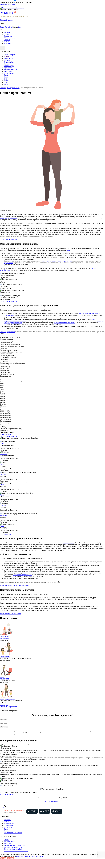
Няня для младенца (4, 678)
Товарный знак (9, 823)
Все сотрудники (5, 534)
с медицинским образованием (64, 323)
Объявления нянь (10, 38)
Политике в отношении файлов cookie (29, 856)
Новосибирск (9, 71)
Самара (6, 75)
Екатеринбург (9, 62)
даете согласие (33, 734)
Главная (7, 32)
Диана (2, 526)
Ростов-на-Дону (9, 73)
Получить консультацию (8, 239)
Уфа (5, 82)
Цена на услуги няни (7, 332)
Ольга (2, 464)
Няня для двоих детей (7, 699)
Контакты (7, 43)
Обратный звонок (6, 20)
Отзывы (7, 40)
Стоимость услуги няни (8, 707)
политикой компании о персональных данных (79, 732)
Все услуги (4, 705)
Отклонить (10, 858)
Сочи (6, 77)
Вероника (3, 454)
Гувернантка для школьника (5, 637)
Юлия (2, 485)
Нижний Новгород (10, 69)
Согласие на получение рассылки (16, 851)
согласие (35, 732)
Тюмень (7, 80)
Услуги (6, 34)
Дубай (6, 84)
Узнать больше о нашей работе (10, 614)
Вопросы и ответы (10, 841)
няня (68, 250)
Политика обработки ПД (13, 849)
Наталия (3, 474)
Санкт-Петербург (6, 27)
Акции (6, 831)
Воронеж (7, 60)
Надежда (3, 505)
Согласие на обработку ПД (13, 847)
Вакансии (7, 41)
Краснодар (8, 67)
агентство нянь (68, 543)
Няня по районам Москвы (13, 833)
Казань (6, 64)
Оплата (6, 829)
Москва (6, 56)
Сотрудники (8, 825)
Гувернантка (8, 263)
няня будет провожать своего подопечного (57, 261)
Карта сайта (8, 843)
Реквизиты (8, 827)
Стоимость (8, 36)
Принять (3, 858)
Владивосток (8, 58)
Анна (2, 495)
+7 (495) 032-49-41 (6, 13)
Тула (5, 79)
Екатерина (3, 515)
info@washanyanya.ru (7, 4)
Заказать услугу (5, 434)
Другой (20, 27)
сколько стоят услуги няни (22, 575)
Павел (2, 443)
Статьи (6, 840)
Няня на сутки (5, 657)
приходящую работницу (8, 218)
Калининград (9, 66)
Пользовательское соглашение (14, 845)
